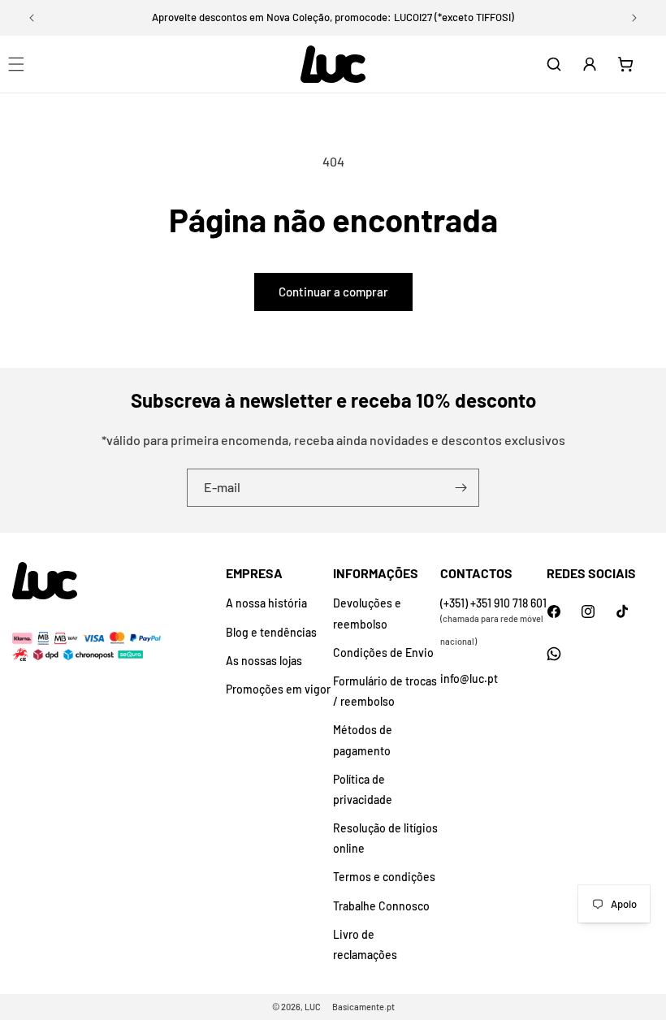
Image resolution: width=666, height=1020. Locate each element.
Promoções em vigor (278, 689)
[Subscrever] (460, 488)
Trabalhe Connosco (381, 906)
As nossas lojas (264, 661)
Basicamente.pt (363, 1006)
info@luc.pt (469, 678)
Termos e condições (384, 877)
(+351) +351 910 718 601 (493, 603)
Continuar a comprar (333, 291)
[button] (554, 64)
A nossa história (266, 603)
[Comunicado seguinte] (634, 18)
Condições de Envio (383, 652)
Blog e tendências (271, 632)
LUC (313, 1006)
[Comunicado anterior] (32, 18)
